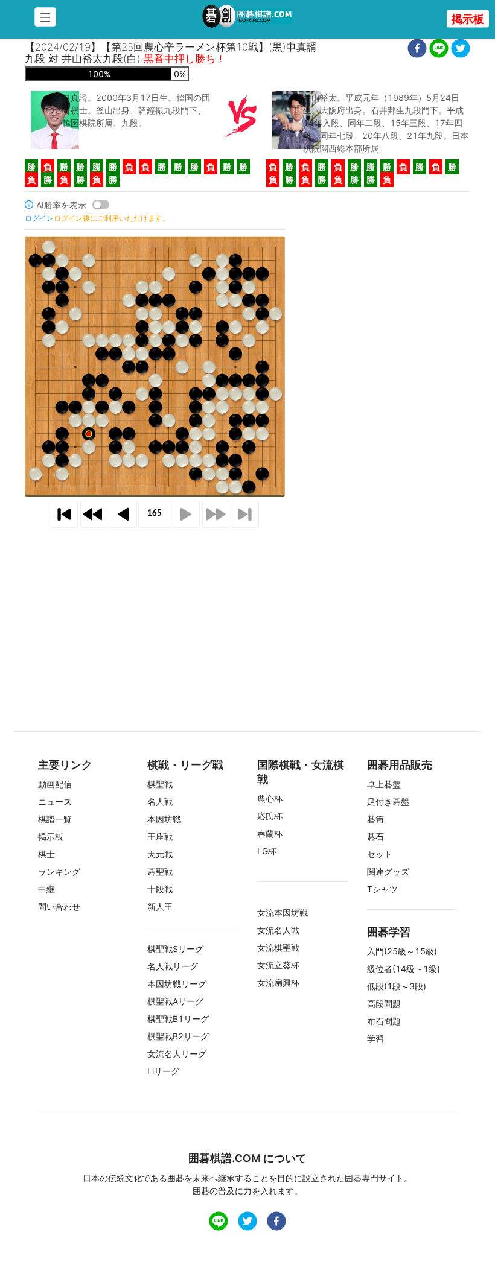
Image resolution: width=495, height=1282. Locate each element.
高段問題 (384, 1003)
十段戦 (160, 889)
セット (379, 854)
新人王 (160, 906)
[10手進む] (215, 514)
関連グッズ (388, 871)
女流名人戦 (278, 930)
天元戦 (160, 854)
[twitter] (460, 50)
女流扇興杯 (278, 982)
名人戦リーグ (172, 966)
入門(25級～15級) (402, 951)
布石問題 (384, 1021)
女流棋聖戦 (278, 947)
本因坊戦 (164, 819)
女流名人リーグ (176, 1054)
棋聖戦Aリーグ (175, 1001)
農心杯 (270, 798)
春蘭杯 (270, 833)
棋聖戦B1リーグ (178, 1019)
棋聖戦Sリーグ (175, 949)
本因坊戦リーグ (176, 984)
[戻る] (123, 514)
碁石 (375, 836)
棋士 (46, 854)
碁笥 (375, 819)
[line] (439, 50)
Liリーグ (163, 1071)
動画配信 (55, 784)
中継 (46, 889)
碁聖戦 (160, 871)
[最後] (245, 514)
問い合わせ (59, 906)
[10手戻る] (93, 514)
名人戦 (160, 801)
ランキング (59, 871)
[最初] (64, 514)
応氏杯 (270, 816)
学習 (375, 1038)
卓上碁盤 (384, 784)
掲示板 (468, 19)
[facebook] (417, 50)
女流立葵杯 (278, 965)
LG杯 (266, 851)
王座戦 (160, 836)
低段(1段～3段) (396, 986)
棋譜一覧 (55, 819)
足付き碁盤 (388, 801)
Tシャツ (382, 889)
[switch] (100, 204)
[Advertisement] (247, 613)
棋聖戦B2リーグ (178, 1036)
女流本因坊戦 (282, 912)
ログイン (39, 218)
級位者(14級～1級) (403, 968)
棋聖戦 (160, 784)
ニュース (55, 801)
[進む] (186, 514)
